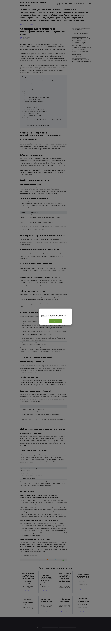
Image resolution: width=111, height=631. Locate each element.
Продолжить (55, 321)
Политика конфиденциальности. (50, 316)
